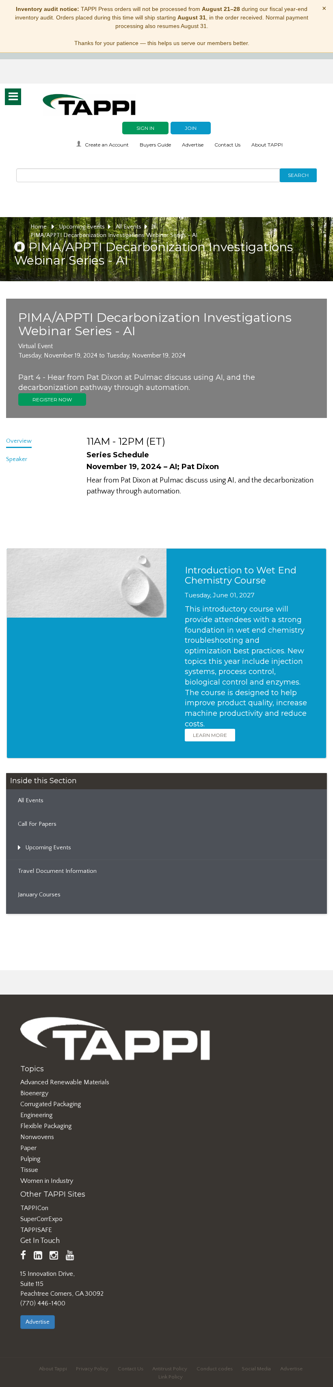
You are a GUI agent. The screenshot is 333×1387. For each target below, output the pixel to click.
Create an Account (107, 145)
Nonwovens (37, 1137)
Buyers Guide (155, 145)
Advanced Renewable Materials (64, 1082)
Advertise (192, 145)
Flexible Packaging (46, 1126)
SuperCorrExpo (41, 1219)
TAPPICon (34, 1208)
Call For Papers (37, 824)
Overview (19, 441)
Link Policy (170, 1377)
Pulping (30, 1159)
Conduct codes (215, 1369)
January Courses (39, 895)
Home (39, 227)
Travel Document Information (57, 871)
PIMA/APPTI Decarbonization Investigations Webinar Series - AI (113, 235)
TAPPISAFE (36, 1230)
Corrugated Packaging (50, 1104)
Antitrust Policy (169, 1369)
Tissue (29, 1170)
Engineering (36, 1115)
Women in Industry (46, 1181)
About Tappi (53, 1369)
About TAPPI (267, 145)
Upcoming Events (82, 227)
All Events (128, 227)
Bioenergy (34, 1093)
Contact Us (227, 145)
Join (191, 128)
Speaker (16, 459)
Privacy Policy (92, 1369)
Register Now (52, 399)
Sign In (145, 128)
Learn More (210, 735)
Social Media (256, 1369)
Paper (28, 1148)
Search (298, 175)
